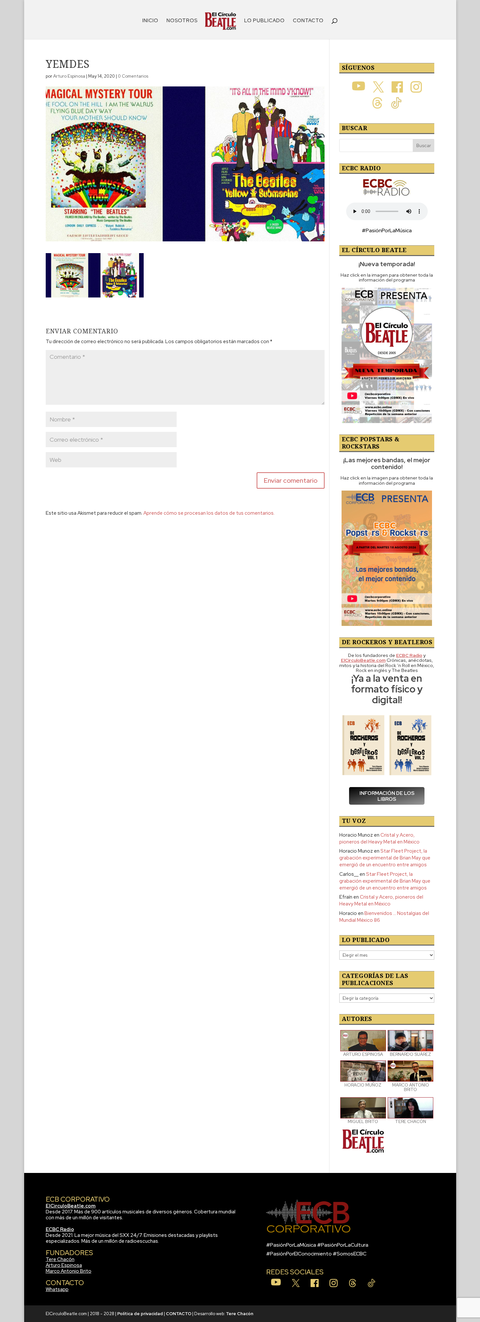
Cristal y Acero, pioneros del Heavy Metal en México (379, 838)
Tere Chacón (60, 1259)
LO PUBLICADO (264, 21)
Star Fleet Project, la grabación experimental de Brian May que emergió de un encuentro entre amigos (384, 858)
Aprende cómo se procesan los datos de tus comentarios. (209, 513)
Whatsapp (57, 1289)
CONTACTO (308, 21)
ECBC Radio (60, 1229)
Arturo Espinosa (69, 76)
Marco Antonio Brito (68, 1271)
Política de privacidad (140, 1313)
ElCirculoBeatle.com (71, 1206)
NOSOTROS (182, 21)
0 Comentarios (133, 76)
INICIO (150, 21)
